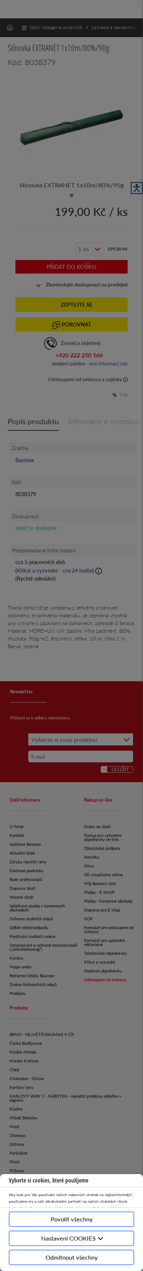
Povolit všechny (72, 1219)
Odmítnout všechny (71, 1257)
